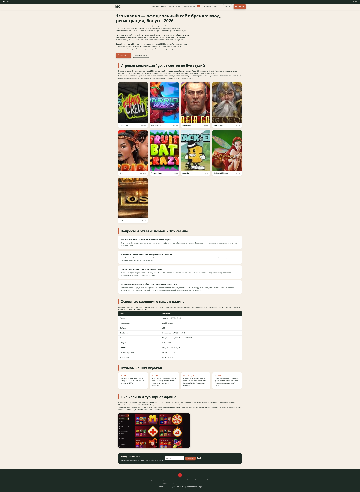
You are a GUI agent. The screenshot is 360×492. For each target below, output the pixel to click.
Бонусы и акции (174, 6)
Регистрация (239, 6)
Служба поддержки (191, 6)
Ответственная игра (194, 487)
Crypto (163, 6)
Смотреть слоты (141, 55)
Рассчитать (190, 458)
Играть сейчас (123, 55)
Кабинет (227, 7)
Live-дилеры (207, 6)
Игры (216, 6)
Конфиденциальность (176, 487)
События (155, 6)
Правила (161, 487)
